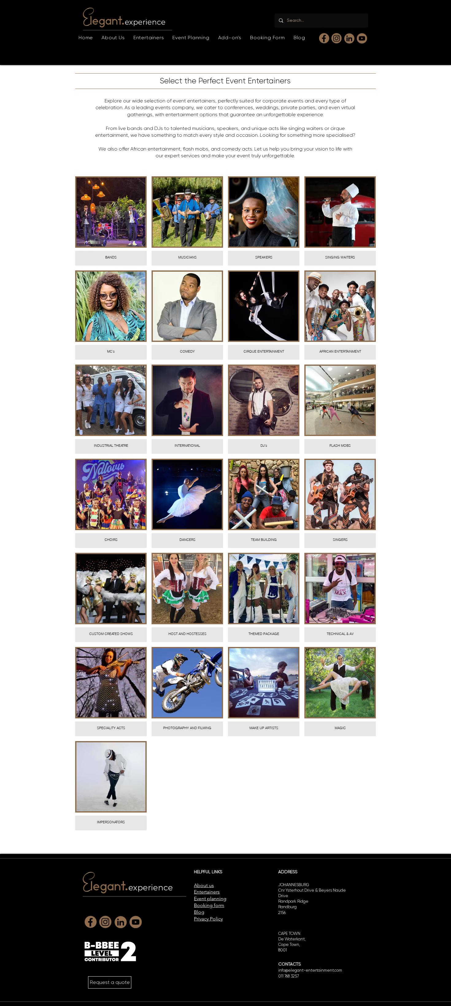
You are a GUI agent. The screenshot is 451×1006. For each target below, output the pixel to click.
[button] (148, 38)
